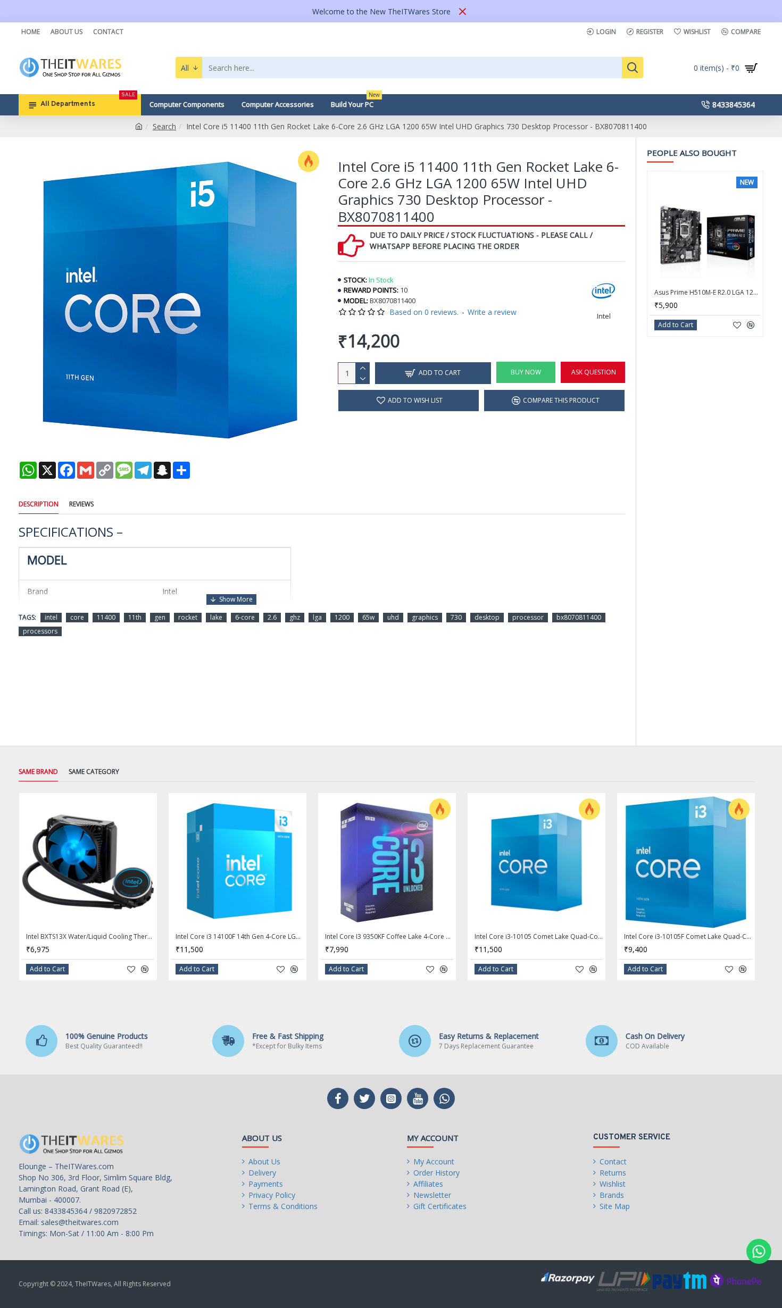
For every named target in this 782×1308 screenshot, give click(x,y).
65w (368, 617)
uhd (393, 617)
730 (456, 617)
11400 (106, 617)
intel (51, 617)
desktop (487, 617)
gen (159, 617)
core (77, 617)
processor (528, 617)
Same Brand (38, 772)
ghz (294, 617)
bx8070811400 (578, 617)
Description (39, 504)
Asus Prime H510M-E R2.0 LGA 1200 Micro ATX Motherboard (707, 292)
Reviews (81, 504)
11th (135, 617)
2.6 (272, 617)
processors (40, 631)
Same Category (94, 772)
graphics (425, 617)
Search (164, 126)
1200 (342, 617)
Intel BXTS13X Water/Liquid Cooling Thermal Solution (90, 936)
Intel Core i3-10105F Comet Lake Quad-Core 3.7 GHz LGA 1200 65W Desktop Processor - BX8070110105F (688, 936)
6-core (245, 617)
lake (216, 617)
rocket (187, 617)
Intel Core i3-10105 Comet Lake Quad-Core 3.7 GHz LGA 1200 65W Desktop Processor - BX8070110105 (539, 936)
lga (317, 617)
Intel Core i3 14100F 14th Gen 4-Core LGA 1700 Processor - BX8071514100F (240, 936)
